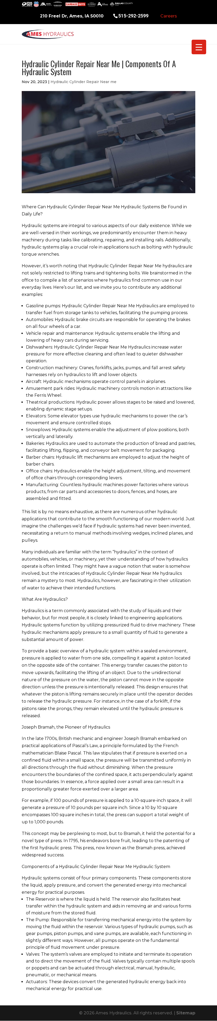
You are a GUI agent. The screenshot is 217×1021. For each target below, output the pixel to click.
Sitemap (185, 1012)
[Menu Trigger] (199, 47)
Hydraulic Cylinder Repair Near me (83, 81)
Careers (168, 16)
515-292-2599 (133, 15)
